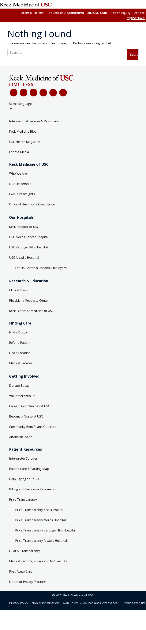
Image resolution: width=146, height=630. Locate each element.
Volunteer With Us (22, 396)
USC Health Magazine (24, 142)
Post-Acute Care (20, 571)
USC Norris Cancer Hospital (28, 237)
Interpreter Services (23, 458)
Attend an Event (20, 437)
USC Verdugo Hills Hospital (28, 247)
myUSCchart (136, 18)
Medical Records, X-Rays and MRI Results (38, 561)
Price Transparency (23, 499)
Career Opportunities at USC (29, 406)
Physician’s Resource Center (29, 300)
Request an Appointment (65, 13)
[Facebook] (13, 92)
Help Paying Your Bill (24, 479)
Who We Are (18, 173)
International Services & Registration (35, 121)
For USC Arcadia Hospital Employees (41, 268)
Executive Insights (22, 194)
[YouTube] (33, 92)
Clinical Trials (18, 290)
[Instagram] (53, 92)
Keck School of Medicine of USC (31, 311)
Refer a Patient (32, 13)
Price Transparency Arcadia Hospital (41, 541)
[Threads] (63, 92)
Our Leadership (20, 184)
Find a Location (20, 353)
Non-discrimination (45, 603)
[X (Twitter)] (23, 92)
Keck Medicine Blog (23, 131)
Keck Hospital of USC (24, 227)
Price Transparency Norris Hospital (40, 520)
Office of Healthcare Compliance (32, 204)
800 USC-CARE (97, 13)
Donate (139, 13)
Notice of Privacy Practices (28, 582)
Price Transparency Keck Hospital (39, 510)
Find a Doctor (18, 332)
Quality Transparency (24, 551)
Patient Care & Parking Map (29, 469)
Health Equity (120, 13)
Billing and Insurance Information (33, 489)
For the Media (19, 152)
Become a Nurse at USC (26, 416)
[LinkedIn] (43, 92)
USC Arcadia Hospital (24, 257)
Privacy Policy (18, 603)
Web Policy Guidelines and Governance (89, 603)
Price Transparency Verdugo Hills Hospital (45, 530)
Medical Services (20, 363)
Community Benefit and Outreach (33, 427)
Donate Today (19, 385)
